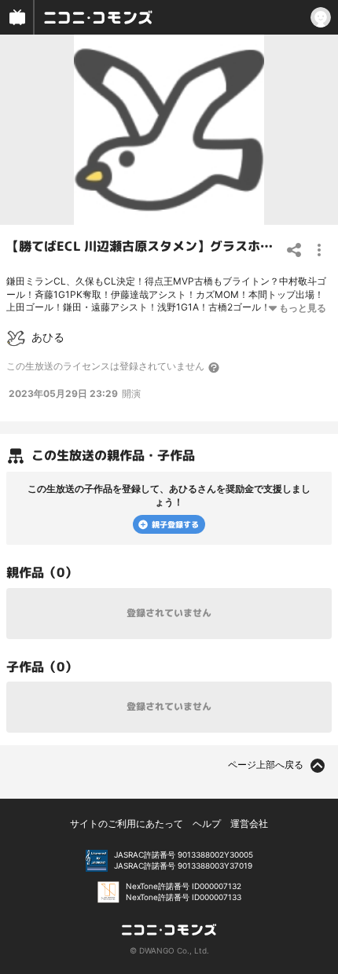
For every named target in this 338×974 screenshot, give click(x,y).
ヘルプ (207, 823)
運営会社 (249, 823)
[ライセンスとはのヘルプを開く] (215, 367)
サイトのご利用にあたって (126, 823)
